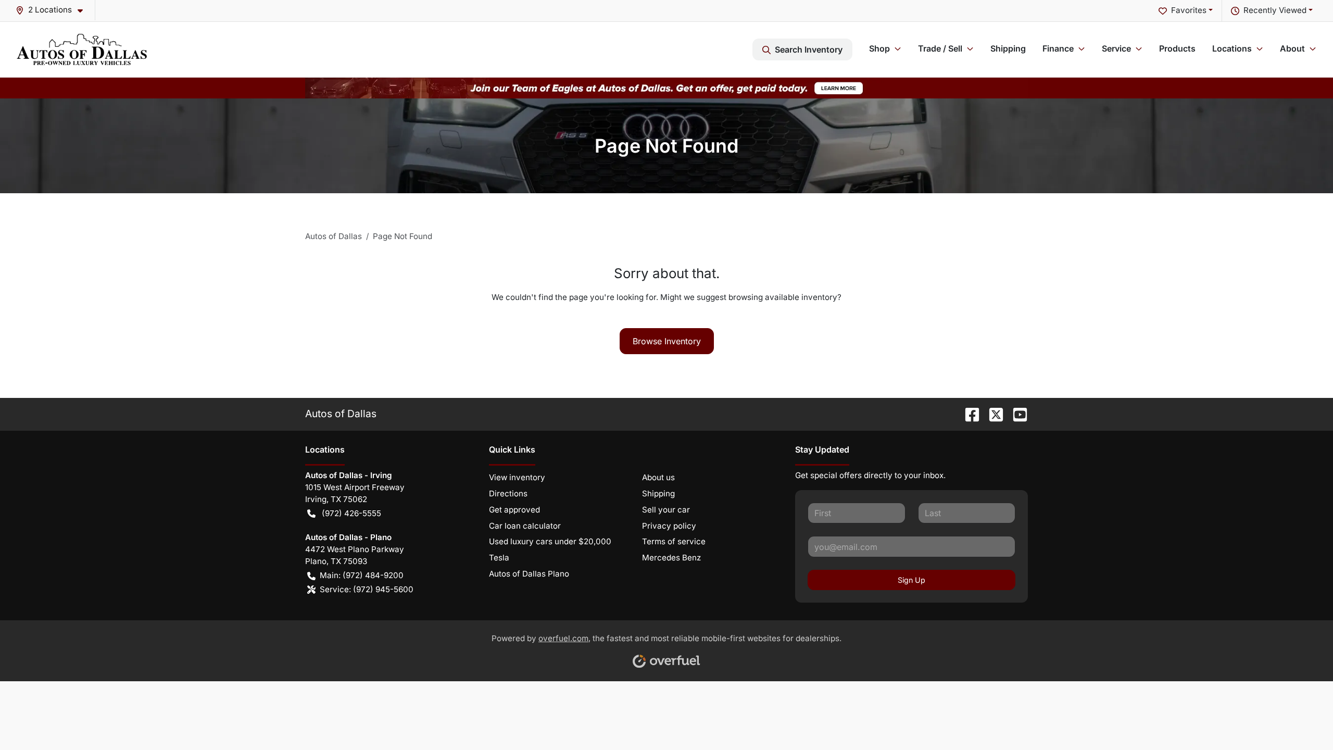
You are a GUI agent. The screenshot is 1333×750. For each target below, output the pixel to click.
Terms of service (674, 541)
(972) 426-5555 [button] (351, 513)
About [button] (1292, 48)
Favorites (1188, 10)
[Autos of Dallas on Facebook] (968, 413)
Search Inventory (808, 49)
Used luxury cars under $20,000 (550, 541)
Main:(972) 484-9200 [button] (362, 575)
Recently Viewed (1274, 10)
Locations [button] (1232, 48)
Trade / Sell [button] (940, 48)
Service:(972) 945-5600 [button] (366, 589)
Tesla (499, 557)
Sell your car (666, 510)
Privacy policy (669, 526)
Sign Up (911, 580)
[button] (53, 10)
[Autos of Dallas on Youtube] (1016, 413)
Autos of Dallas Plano (529, 574)
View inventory (517, 477)
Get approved (514, 510)
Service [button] (1116, 48)
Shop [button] (879, 48)
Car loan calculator (525, 526)
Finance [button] (1058, 48)
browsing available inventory (782, 297)
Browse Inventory (667, 341)
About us (658, 477)
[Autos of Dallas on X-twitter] (992, 413)
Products (1177, 48)
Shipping (1008, 48)
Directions (508, 493)
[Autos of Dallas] (82, 49)
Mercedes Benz (671, 557)
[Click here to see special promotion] (666, 87)
